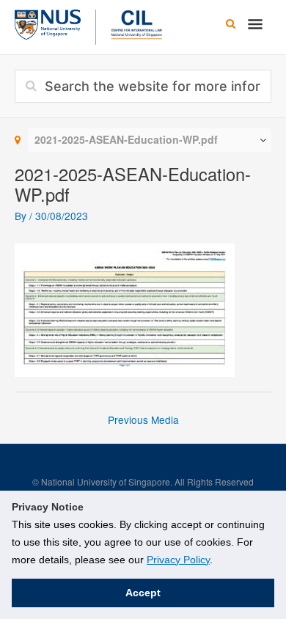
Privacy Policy (178, 559)
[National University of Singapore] (48, 22)
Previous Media (143, 419)
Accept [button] (143, 592)
